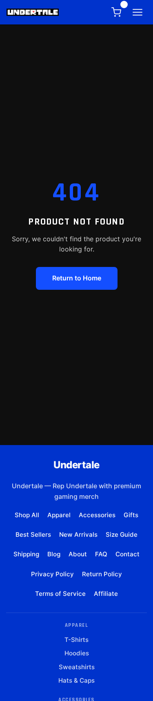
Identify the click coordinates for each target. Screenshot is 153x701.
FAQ (101, 554)
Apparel (59, 515)
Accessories (97, 515)
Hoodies (76, 653)
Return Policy (102, 574)
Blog (53, 554)
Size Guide (121, 534)
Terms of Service (60, 593)
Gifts (131, 515)
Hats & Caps (76, 680)
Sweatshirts (77, 667)
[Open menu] (137, 12)
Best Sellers (33, 534)
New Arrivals (78, 534)
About (78, 554)
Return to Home (76, 278)
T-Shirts (76, 640)
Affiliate (106, 593)
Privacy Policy (52, 574)
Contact (127, 554)
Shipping (26, 554)
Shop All (27, 515)
